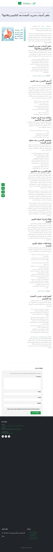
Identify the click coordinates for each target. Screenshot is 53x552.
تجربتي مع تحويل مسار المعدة (39, 75)
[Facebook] (9, 436)
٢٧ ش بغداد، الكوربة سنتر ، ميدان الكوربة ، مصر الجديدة (13, 425)
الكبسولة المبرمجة (33, 533)
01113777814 (5, 429)
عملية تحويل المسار (33, 538)
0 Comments (48, 26)
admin (43, 26)
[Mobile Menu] (19, 3)
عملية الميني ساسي (33, 537)
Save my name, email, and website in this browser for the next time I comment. (23, 409)
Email (39, 397)
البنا (42, 28)
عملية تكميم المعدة (33, 532)
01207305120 (18, 429)
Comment (38, 376)
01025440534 (11, 429)
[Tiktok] (3, 436)
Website (39, 403)
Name (39, 391)
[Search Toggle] (2, 3)
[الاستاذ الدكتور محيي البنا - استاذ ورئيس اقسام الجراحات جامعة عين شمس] (29, 3)
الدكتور (47, 28)
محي (44, 28)
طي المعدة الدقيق (42, 291)
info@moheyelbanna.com (7, 433)
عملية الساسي (32, 535)
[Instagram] (6, 436)
